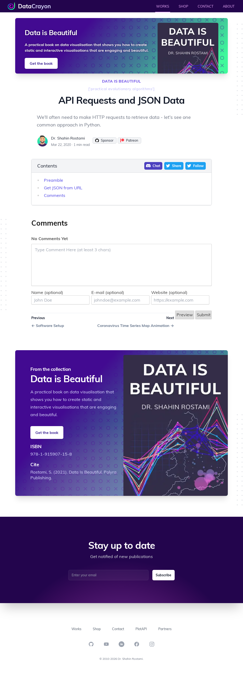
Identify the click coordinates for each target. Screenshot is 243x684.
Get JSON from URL (63, 188)
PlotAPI (141, 629)
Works (76, 629)
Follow (198, 166)
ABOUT (228, 6)
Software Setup (47, 325)
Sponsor (107, 140)
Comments (54, 195)
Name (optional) (47, 292)
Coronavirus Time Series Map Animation (135, 325)
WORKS (162, 6)
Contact (118, 629)
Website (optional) (169, 292)
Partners (165, 629)
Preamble (53, 180)
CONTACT (205, 6)
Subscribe (163, 575)
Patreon (132, 140)
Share (176, 166)
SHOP (183, 6)
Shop (97, 629)
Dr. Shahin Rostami (68, 138)
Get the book (41, 63)
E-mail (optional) (107, 292)
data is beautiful (121, 81)
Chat (156, 166)
